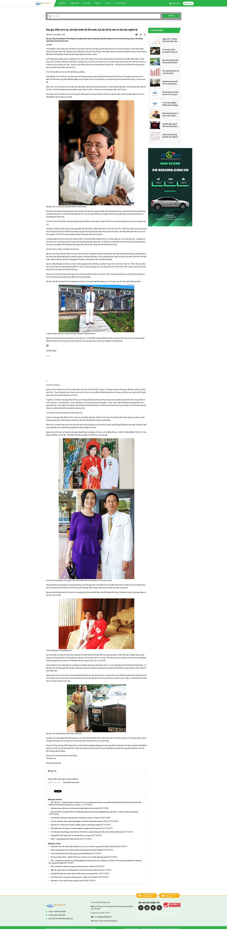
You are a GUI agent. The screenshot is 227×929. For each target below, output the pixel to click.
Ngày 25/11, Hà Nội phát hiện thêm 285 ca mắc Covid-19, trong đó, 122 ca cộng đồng (170, 40)
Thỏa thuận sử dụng (57, 911)
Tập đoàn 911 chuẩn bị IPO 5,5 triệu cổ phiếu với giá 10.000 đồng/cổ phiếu (75, 825)
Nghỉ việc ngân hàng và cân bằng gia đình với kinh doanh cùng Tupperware (76, 870)
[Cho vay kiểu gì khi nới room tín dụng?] (155, 72)
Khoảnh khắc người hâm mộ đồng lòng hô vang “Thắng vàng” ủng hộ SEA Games (170, 125)
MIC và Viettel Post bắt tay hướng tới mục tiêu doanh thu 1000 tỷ (72, 866)
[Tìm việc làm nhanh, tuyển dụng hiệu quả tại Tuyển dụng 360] (44, 3)
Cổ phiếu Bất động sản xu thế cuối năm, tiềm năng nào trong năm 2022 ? (75, 873)
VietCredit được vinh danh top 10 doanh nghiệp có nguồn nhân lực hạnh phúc (76, 828)
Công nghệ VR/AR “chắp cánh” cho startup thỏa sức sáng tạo (71, 835)
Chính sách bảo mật (56, 915)
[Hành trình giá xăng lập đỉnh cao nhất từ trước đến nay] (155, 136)
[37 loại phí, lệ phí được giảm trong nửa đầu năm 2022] (155, 51)
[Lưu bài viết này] (145, 34)
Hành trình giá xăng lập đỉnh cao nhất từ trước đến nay (169, 136)
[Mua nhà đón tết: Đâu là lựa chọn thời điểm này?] (155, 61)
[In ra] (141, 34)
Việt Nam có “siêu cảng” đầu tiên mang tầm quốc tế (68, 881)
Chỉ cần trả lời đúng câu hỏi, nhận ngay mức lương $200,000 (71, 853)
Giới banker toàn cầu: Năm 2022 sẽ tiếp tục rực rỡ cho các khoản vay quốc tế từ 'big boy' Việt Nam (84, 846)
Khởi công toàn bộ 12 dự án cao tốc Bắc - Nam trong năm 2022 (170, 114)
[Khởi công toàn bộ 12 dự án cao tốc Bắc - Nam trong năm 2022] (155, 114)
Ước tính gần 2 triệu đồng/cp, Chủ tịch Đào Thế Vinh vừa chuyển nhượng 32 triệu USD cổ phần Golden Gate (86, 832)
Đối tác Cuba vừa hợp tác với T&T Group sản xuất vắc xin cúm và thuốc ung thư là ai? (170, 93)
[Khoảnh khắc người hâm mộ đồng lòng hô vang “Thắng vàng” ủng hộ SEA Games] (155, 125)
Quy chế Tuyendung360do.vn (60, 919)
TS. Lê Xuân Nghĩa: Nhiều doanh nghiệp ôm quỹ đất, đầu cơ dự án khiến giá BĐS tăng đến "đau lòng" (170, 104)
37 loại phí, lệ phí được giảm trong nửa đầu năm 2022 (170, 51)
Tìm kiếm (171, 16)
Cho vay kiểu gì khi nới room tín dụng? (170, 72)
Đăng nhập (175, 3)
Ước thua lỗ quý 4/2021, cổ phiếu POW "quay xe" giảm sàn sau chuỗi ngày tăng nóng (79, 857)
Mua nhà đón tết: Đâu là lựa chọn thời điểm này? (170, 61)
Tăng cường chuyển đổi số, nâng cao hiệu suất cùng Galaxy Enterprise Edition (77, 850)
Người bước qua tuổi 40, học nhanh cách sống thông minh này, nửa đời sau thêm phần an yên (170, 83)
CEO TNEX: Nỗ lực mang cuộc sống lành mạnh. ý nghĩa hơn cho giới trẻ (74, 877)
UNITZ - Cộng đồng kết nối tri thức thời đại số (66, 839)
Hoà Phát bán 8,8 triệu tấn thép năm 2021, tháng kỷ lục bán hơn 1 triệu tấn (75, 818)
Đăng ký (189, 3)
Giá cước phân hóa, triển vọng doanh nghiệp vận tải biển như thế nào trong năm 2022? (79, 821)
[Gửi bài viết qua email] (136, 34)
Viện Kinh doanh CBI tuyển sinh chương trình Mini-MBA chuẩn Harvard (74, 808)
